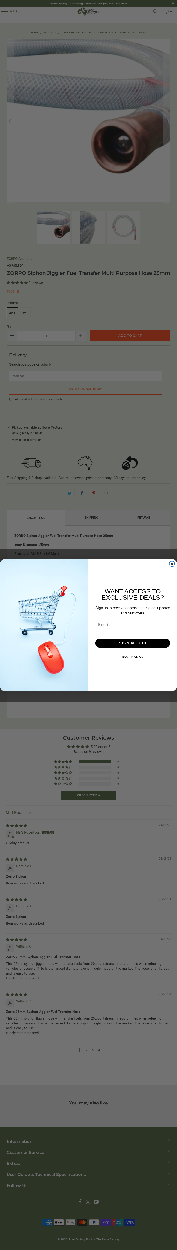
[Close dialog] (172, 564)
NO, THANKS (133, 656)
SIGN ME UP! (132, 643)
